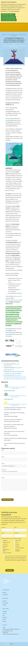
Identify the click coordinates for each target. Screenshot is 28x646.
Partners (5, 613)
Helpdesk (5, 611)
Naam (2, 450)
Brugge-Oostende (6, 542)
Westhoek (17, 546)
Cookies (4, 621)
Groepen (4, 592)
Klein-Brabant (5, 546)
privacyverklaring (15, 11)
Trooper (4, 605)
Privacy (4, 619)
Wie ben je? (16, 533)
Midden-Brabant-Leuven (6, 550)
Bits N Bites (11, 120)
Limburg (4, 547)
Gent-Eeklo (5, 544)
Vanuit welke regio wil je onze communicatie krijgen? (11, 538)
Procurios (11, 643)
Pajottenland (18, 540)
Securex (9, 336)
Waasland (17, 544)
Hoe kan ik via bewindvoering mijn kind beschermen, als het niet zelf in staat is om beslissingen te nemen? (15, 377)
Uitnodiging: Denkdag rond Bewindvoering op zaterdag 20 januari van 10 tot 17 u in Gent (14, 40)
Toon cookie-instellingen (8, 17)
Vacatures (5, 617)
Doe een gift (5, 603)
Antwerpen (5, 540)
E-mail (2, 533)
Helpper (10, 330)
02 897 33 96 (5, 634)
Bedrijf (2, 456)
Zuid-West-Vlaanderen (17, 550)
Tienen (16, 542)
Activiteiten (5, 594)
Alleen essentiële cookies (8, 20)
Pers (4, 615)
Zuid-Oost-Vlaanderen (19, 547)
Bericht (3, 477)
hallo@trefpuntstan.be (13, 300)
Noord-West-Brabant (7, 552)
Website (3, 463)
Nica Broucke (24, 34)
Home (14, 44)
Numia (12, 332)
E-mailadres (3, 469)
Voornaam (3, 527)
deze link (18, 296)
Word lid (4, 601)
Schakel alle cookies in (8, 14)
